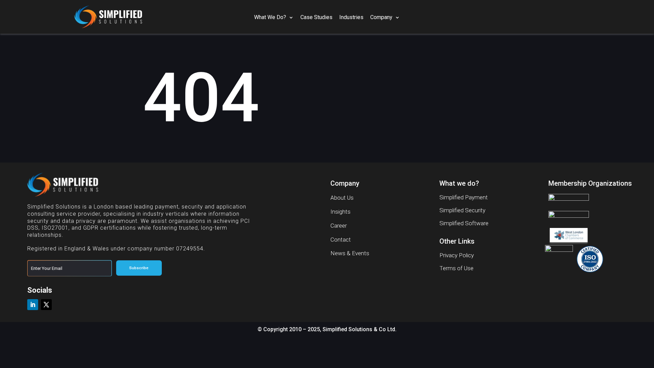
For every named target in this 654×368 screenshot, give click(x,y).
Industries (351, 17)
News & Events (349, 253)
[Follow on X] (46, 304)
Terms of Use (456, 268)
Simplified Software (463, 223)
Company (381, 17)
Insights (340, 211)
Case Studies (316, 17)
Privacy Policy (456, 255)
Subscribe (139, 267)
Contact (340, 239)
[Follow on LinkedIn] (32, 304)
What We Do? (270, 17)
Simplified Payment (463, 197)
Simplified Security (462, 210)
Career (338, 225)
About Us (342, 197)
